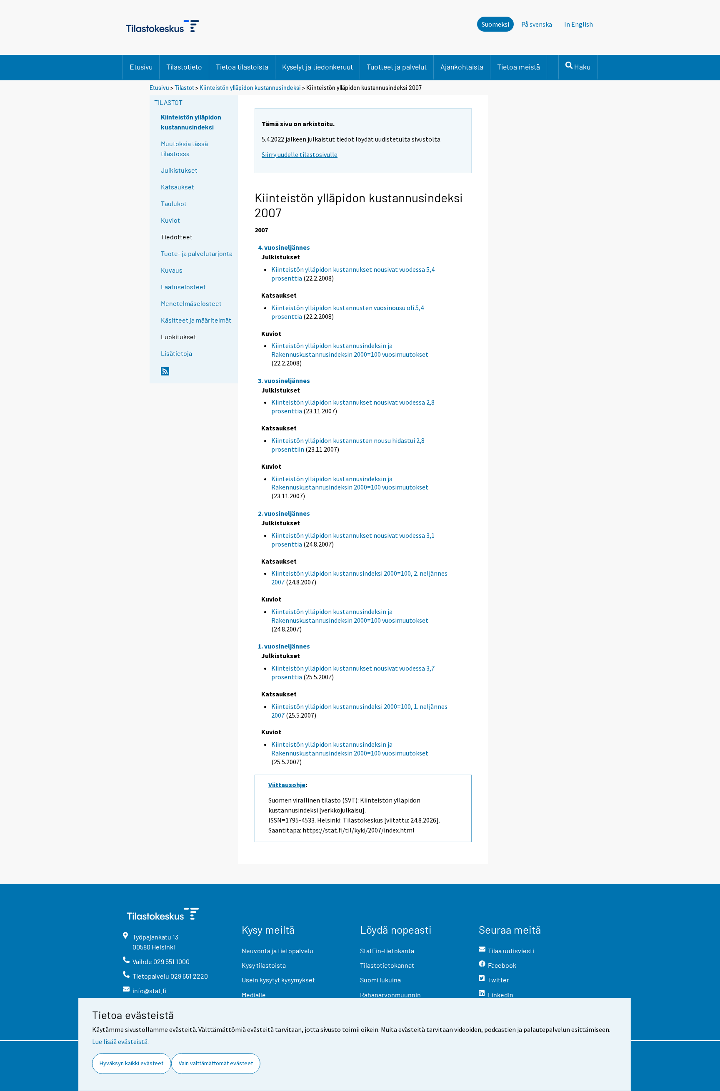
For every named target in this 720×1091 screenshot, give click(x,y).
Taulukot (174, 203)
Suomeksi (495, 24)
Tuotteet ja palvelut (397, 66)
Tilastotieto (184, 66)
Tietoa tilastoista (242, 66)
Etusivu (141, 66)
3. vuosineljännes (284, 380)
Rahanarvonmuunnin (390, 995)
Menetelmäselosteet (191, 303)
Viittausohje (286, 784)
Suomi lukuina (380, 980)
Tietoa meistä (518, 66)
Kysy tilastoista (264, 965)
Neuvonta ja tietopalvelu (277, 950)
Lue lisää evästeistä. (120, 1041)
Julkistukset (179, 170)
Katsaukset (177, 187)
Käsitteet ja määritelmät (196, 320)
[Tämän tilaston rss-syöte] (197, 374)
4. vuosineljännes (284, 247)
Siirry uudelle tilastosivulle (300, 154)
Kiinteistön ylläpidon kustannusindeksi (251, 87)
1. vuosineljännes (284, 646)
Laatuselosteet (183, 287)
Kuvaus (171, 270)
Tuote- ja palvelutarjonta (196, 253)
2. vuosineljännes (284, 513)
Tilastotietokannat (387, 965)
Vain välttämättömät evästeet (216, 1063)
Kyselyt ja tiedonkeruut (317, 66)
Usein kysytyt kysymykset (278, 980)
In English (578, 24)
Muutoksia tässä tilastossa (184, 148)
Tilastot (184, 87)
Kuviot (170, 220)
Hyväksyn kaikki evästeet (131, 1063)
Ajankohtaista (461, 66)
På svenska (536, 24)
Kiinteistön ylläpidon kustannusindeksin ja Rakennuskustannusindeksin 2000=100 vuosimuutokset (349, 349)
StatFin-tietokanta (387, 950)
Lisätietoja (176, 353)
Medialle (254, 995)
